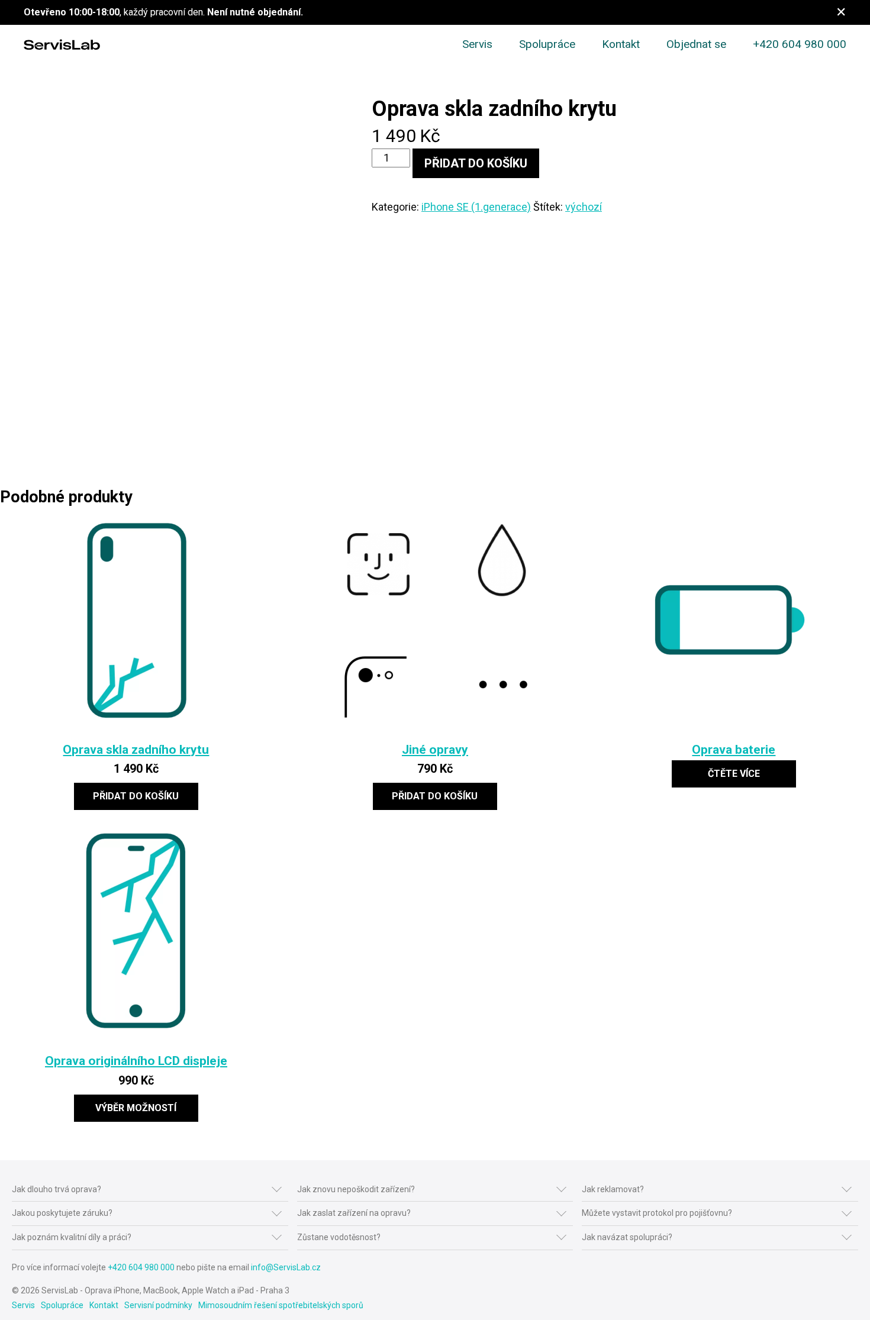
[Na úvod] (62, 44)
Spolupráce (547, 44)
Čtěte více (734, 773)
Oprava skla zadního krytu (136, 749)
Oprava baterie (733, 749)
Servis (477, 44)
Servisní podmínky (158, 1305)
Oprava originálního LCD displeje (136, 1060)
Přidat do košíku (475, 163)
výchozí (583, 207)
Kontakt (621, 44)
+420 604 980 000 (799, 44)
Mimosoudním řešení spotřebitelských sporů (280, 1305)
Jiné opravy (435, 749)
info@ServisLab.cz (286, 1267)
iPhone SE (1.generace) (476, 207)
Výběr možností (135, 1108)
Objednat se (696, 44)
